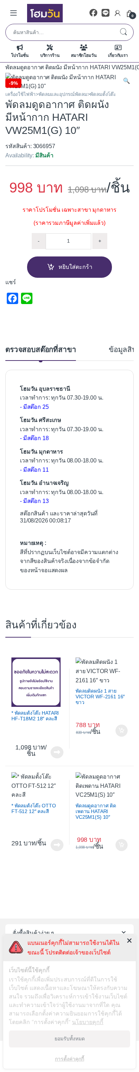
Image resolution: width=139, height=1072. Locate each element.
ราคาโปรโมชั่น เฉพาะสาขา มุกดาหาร (69, 210)
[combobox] (59, 32)
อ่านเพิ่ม (57, 752)
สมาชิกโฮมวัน (83, 55)
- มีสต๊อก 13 (34, 501)
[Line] (105, 13)
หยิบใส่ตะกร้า (75, 267)
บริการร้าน (50, 55)
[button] (126, 81)
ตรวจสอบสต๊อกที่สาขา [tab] (40, 349)
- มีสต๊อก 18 (34, 438)
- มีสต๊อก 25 (34, 407)
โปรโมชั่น (20, 55)
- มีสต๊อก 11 (34, 470)
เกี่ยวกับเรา (118, 55)
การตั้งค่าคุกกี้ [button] (69, 1059)
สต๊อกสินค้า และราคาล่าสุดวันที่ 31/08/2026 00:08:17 (59, 517)
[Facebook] (93, 13)
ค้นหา (123, 32)
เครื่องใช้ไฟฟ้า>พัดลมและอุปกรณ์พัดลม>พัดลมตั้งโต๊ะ (60, 94)
